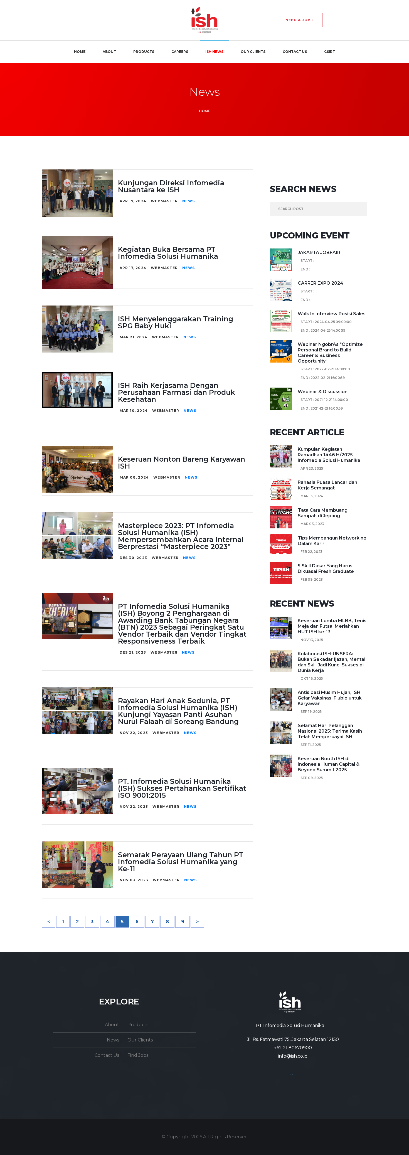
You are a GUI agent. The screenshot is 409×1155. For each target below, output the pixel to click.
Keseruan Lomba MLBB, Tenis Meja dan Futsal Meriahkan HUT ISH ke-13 (332, 626)
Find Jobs (137, 1055)
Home (79, 52)
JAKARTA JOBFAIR (319, 252)
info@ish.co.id (293, 1056)
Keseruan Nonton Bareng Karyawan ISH (181, 462)
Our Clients (253, 52)
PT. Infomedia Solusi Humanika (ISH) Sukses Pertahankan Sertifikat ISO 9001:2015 (182, 788)
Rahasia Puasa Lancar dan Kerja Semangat (327, 485)
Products (143, 52)
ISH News (214, 52)
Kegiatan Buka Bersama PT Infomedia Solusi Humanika (168, 252)
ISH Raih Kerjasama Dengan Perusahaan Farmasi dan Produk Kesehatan (176, 392)
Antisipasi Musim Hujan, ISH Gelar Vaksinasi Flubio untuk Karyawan (330, 698)
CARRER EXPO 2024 (320, 283)
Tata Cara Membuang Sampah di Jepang (323, 513)
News (188, 201)
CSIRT (329, 52)
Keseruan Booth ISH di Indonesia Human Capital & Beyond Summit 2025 (328, 764)
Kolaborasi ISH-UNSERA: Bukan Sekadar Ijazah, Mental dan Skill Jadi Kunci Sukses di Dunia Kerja (331, 662)
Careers (179, 52)
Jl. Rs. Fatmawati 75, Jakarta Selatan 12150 (293, 1039)
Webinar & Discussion (323, 391)
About (109, 52)
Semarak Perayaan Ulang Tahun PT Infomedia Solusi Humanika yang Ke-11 (180, 862)
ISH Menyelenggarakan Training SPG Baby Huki (175, 322)
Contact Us (295, 52)
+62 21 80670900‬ (293, 1047)
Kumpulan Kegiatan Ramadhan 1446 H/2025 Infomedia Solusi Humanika (329, 455)
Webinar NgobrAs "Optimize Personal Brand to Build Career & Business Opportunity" (330, 353)
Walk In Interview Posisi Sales (332, 313)
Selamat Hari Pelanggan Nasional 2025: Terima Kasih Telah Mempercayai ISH (330, 731)
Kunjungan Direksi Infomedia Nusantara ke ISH (171, 186)
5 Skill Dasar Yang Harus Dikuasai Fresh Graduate (326, 568)
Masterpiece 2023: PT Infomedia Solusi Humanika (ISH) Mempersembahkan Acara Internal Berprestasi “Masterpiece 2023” (180, 536)
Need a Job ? (299, 20)
